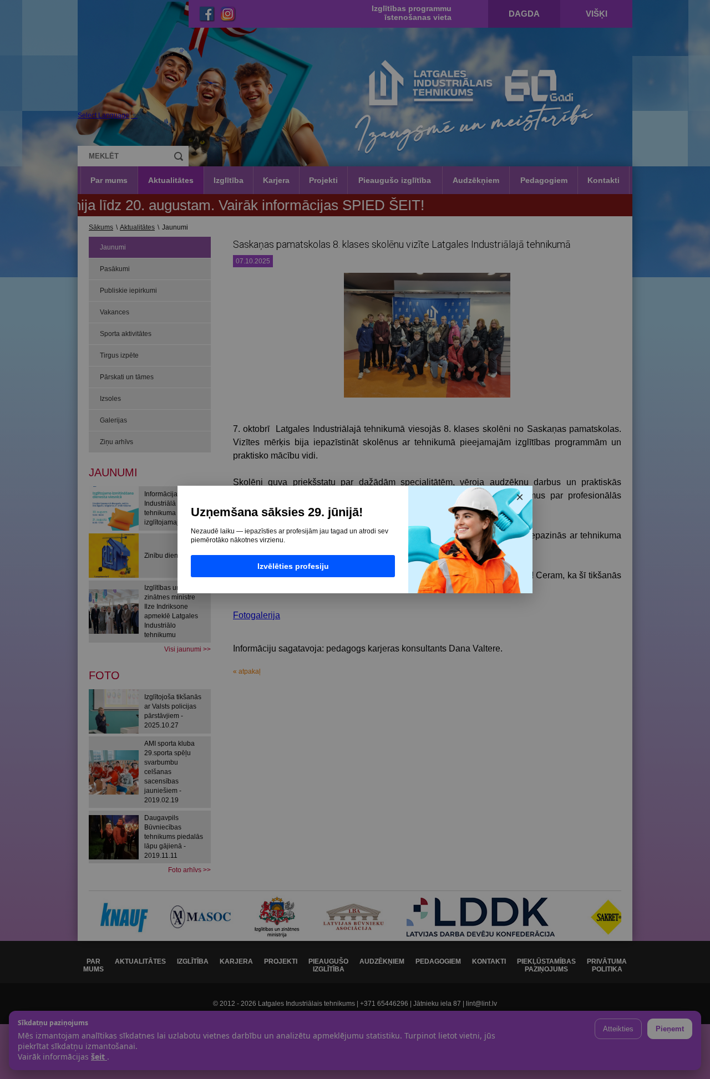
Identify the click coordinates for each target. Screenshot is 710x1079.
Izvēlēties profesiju (293, 566)
